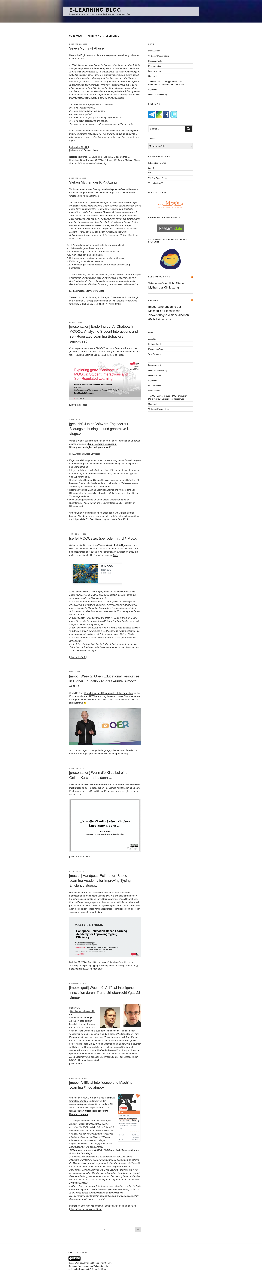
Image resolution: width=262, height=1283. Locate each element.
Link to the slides (78, 404)
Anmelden (152, 339)
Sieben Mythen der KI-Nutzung (93, 182)
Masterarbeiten (154, 66)
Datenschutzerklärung (157, 94)
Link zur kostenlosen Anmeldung (86, 1209)
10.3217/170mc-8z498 (110, 303)
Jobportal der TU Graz (83, 519)
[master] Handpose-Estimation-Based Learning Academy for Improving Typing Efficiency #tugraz (100, 880)
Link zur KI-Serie (78, 657)
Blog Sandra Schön (159, 277)
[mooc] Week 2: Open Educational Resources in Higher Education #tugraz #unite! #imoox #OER (104, 680)
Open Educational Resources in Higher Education (108, 693)
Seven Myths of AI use (86, 47)
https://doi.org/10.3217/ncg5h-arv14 (86, 968)
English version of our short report (96, 55)
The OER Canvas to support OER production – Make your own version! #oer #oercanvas (168, 83)
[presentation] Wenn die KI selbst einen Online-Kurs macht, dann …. (99, 775)
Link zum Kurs (77, 1063)
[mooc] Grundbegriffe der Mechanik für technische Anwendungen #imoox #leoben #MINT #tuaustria (168, 312)
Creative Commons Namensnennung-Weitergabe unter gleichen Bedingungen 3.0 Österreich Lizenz (90, 1265)
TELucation (153, 173)
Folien (137, 908)
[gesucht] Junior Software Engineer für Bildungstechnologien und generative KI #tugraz (99, 428)
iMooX (76, 1020)
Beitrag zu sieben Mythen (105, 189)
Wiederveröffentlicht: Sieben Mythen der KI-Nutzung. (166, 285)
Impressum (153, 89)
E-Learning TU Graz (157, 162)
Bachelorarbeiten (155, 61)
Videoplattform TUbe (157, 183)
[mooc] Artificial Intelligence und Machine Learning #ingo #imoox (101, 1085)
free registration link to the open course (108, 753)
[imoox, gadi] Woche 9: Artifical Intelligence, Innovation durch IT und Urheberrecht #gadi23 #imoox (104, 992)
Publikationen (154, 50)
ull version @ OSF (79, 146)
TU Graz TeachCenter (157, 178)
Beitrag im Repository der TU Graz (86, 290)
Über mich (152, 76)
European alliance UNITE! (82, 696)
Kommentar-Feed (155, 349)
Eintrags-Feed (154, 344)
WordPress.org (154, 354)
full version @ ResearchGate (84, 150)
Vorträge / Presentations (158, 55)
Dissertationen (154, 71)
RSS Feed (153, 300)
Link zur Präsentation (80, 856)
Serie (115, 555)
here (82, 58)
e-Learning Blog (95, 9)
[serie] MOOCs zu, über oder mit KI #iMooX (103, 538)
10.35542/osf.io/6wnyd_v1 (95, 163)
